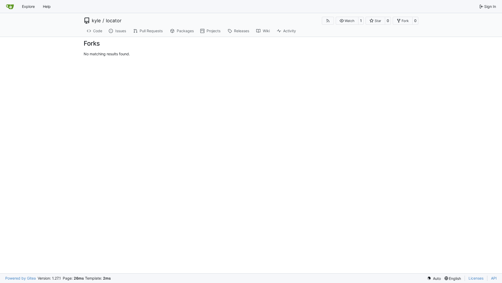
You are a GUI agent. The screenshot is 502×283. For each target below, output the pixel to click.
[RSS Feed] (328, 21)
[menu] (434, 278)
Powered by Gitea (20, 278)
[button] (347, 21)
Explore (28, 6)
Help (47, 6)
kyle (96, 20)
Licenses (476, 278)
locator (114, 20)
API (494, 278)
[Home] (10, 6)
